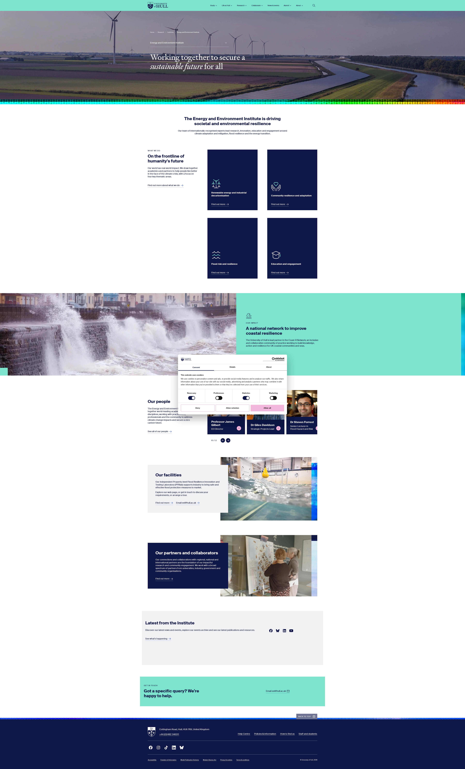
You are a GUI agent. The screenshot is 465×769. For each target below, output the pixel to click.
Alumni (286, 5)
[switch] (218, 398)
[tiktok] (166, 747)
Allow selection (232, 408)
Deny (197, 408)
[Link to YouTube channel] (291, 631)
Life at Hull (226, 5)
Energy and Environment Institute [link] (188, 32)
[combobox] (189, 43)
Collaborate (256, 5)
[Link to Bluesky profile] (278, 631)
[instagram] (158, 747)
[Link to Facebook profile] (271, 631)
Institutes (170, 32)
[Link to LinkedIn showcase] (284, 631)
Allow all (267, 408)
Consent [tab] (196, 367)
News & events (273, 5)
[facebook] (151, 747)
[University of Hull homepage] (158, 5)
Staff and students (308, 733)
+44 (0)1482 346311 (169, 734)
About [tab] (268, 367)
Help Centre (244, 733)
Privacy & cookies (226, 760)
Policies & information (265, 733)
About (298, 5)
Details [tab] (233, 367)
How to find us (287, 733)
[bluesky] (182, 747)
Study (212, 5)
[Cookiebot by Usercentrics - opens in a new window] (273, 359)
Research (240, 5)
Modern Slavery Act (209, 760)
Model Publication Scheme (190, 760)
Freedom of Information (168, 760)
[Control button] (239, 428)
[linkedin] (174, 747)
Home (152, 32)
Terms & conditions (242, 760)
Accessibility (152, 760)
